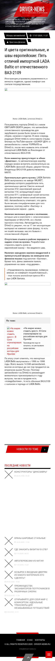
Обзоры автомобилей (15, 35)
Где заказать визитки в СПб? (31, 549)
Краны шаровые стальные (30, 538)
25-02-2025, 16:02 (13, 582)
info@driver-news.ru (27, 648)
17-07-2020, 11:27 (40, 35)
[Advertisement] (27, 415)
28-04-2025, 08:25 (22, 476)
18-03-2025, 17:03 (22, 542)
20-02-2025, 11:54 (13, 595)
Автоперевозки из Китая (29, 561)
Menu (49, 654)
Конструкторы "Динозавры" (30, 472)
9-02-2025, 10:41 (12, 612)
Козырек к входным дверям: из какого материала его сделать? (31, 575)
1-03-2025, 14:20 (22, 565)
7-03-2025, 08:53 (22, 553)
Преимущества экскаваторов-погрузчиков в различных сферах (32, 589)
